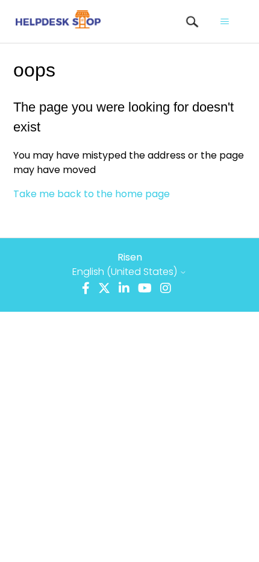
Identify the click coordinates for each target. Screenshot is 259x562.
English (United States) (125, 272)
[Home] (57, 21)
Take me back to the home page (91, 194)
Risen (129, 257)
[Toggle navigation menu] (225, 21)
